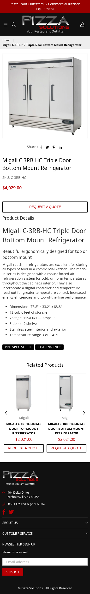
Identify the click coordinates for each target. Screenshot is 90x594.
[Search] (14, 24)
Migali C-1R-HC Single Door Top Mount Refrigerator (23, 428)
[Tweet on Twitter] (47, 146)
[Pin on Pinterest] (54, 146)
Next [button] (84, 413)
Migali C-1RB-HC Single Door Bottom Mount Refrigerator (66, 428)
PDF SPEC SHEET (18, 347)
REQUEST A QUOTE (45, 207)
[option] (45, 96)
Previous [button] (6, 413)
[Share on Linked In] (60, 146)
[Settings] (82, 24)
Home (6, 40)
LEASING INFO (49, 347)
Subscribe (13, 572)
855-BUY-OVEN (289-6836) (26, 504)
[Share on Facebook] (41, 146)
